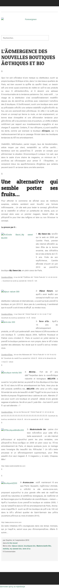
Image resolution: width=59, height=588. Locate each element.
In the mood (12, 543)
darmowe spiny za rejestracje (12, 586)
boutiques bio (30, 546)
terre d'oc (27, 548)
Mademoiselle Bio (44, 546)
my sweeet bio (16, 548)
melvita (6, 548)
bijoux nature (17, 546)
